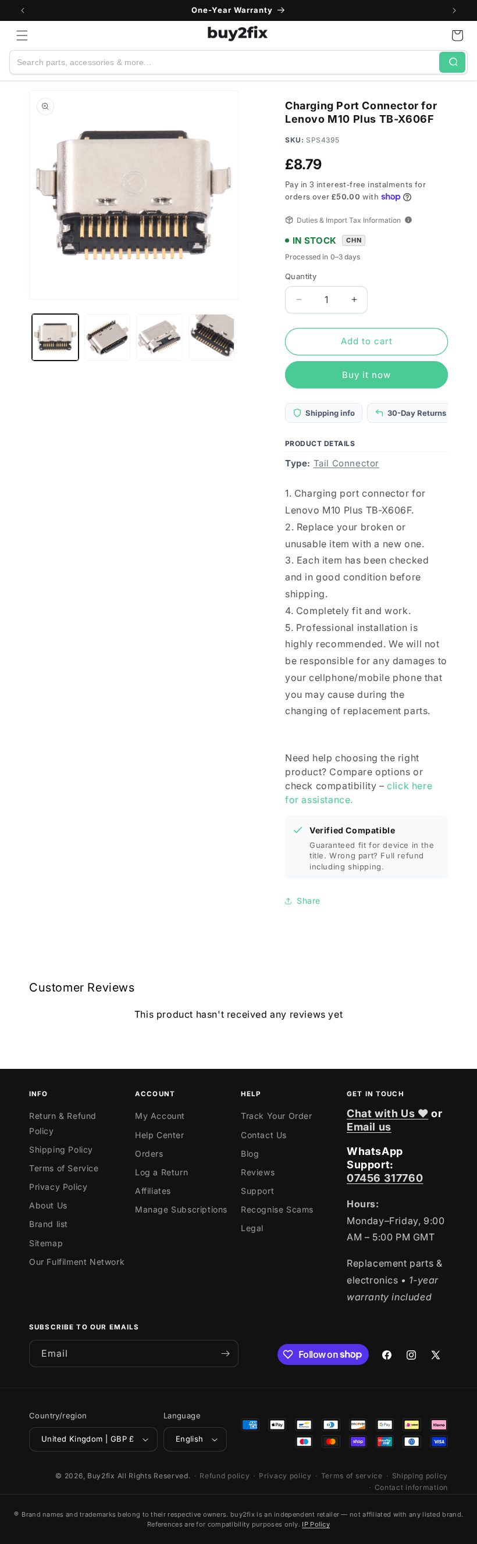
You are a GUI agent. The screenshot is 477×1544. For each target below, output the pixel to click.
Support (257, 1191)
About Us (48, 1205)
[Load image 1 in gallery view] (55, 337)
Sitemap (46, 1243)
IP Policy (316, 1524)
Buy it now (366, 374)
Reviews (258, 1172)
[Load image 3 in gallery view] (159, 337)
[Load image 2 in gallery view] (107, 337)
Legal (252, 1228)
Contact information (411, 1487)
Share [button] (309, 900)
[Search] (452, 62)
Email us (369, 1127)
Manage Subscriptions (181, 1209)
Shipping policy (420, 1475)
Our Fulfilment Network (76, 1262)
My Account (160, 1116)
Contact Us (264, 1135)
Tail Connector (346, 463)
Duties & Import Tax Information (349, 220)
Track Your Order (276, 1116)
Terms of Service (64, 1168)
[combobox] (224, 62)
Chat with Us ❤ (387, 1113)
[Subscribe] (225, 1353)
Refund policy (225, 1475)
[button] (22, 35)
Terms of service (352, 1475)
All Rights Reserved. (154, 1475)
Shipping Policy (61, 1149)
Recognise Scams (277, 1209)
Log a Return (161, 1172)
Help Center (159, 1135)
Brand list (48, 1224)
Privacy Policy (58, 1187)
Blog (250, 1153)
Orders (149, 1153)
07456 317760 (385, 1178)
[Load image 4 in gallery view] (211, 337)
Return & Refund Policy (63, 1123)
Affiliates (153, 1191)
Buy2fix (101, 1475)
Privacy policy (285, 1475)
